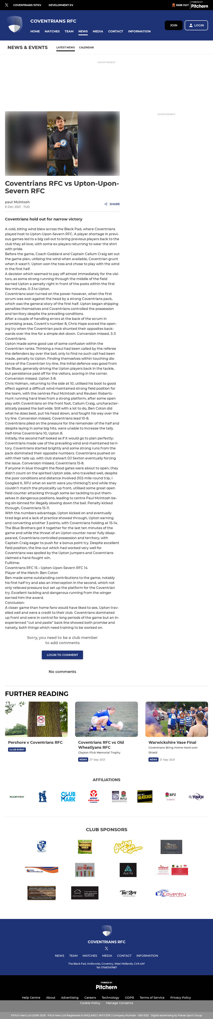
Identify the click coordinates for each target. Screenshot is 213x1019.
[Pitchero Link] (199, 6)
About (50, 997)
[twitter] (6, 5)
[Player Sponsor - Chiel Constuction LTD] (41, 870)
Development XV (61, 5)
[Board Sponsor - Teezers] (128, 894)
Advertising (70, 997)
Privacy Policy (180, 997)
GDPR (129, 997)
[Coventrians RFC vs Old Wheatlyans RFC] (106, 719)
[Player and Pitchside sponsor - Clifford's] (85, 894)
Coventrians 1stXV (27, 5)
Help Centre (31, 997)
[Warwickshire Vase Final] (176, 719)
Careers (90, 997)
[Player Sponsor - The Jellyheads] (85, 870)
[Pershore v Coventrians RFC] (36, 719)
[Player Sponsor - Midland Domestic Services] (171, 870)
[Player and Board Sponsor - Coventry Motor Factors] (171, 894)
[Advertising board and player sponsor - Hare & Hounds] (171, 847)
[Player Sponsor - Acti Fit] (128, 870)
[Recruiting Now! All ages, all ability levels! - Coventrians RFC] (41, 847)
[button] (35, 31)
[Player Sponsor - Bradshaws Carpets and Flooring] (41, 894)
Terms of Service (152, 997)
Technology (110, 997)
